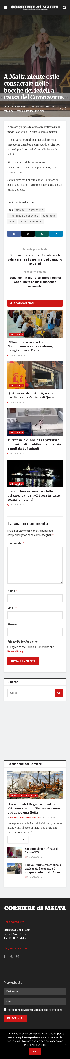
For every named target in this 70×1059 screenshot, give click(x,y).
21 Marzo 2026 (34, 877)
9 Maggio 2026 (34, 857)
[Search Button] (64, 7)
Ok (35, 1051)
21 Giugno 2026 (47, 817)
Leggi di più (19, 839)
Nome (12, 591)
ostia (12, 221)
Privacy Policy (15, 651)
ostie (23, 221)
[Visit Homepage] (35, 8)
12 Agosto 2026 (17, 355)
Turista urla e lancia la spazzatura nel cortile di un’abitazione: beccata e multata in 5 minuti (34, 444)
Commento (15, 543)
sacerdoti (36, 221)
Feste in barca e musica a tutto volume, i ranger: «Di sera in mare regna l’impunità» (33, 495)
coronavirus (36, 210)
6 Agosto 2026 (16, 453)
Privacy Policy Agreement (24, 642)
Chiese (20, 210)
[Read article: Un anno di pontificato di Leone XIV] (14, 852)
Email (12, 608)
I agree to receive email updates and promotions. (34, 1010)
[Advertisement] (35, 729)
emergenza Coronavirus (23, 216)
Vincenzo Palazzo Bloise (23, 817)
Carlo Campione (16, 106)
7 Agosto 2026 (16, 402)
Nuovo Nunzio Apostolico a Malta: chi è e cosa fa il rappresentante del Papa (43, 868)
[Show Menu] (5, 7)
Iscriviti (17, 1018)
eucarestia (49, 216)
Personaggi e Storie (23, 795)
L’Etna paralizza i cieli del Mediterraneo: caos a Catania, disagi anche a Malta (30, 346)
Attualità (9, 111)
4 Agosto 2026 (16, 504)
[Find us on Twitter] (11, 956)
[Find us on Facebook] (5, 956)
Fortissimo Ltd (14, 922)
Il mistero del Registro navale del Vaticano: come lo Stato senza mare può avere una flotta (34, 808)
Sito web (12, 625)
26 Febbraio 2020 (41, 106)
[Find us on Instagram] (17, 956)
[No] (65, 1044)
